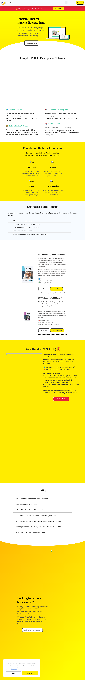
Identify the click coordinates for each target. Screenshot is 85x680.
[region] (21, 668)
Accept (29, 673)
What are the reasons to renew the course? (32, 499)
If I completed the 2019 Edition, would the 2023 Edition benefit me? (39, 527)
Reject (13, 673)
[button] (66, 2)
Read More (14, 669)
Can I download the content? (26, 504)
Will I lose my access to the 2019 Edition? (30, 532)
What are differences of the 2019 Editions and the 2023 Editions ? (39, 521)
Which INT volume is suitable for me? (29, 510)
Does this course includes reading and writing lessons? (36, 516)
